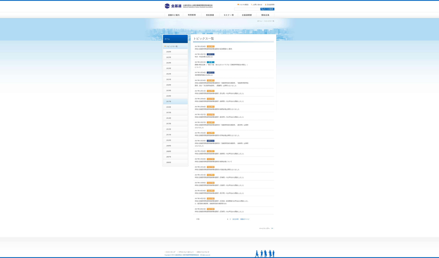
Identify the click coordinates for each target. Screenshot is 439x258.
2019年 (168, 90)
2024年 (168, 63)
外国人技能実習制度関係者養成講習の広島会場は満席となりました (217, 135)
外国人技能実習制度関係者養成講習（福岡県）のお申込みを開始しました (219, 101)
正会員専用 (270, 4)
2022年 (168, 74)
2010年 (168, 140)
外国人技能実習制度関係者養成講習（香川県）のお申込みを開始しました (219, 193)
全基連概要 (247, 15)
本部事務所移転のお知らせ (204, 75)
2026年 (168, 52)
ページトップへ (264, 228)
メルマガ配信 (244, 4)
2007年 (168, 157)
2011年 (168, 135)
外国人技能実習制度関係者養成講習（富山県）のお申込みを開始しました (219, 93)
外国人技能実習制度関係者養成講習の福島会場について (213, 161)
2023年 (168, 68)
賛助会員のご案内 (265, 15)
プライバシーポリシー (186, 252)
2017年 (168, 101)
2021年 (168, 79)
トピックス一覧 (172, 46)
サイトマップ (170, 252)
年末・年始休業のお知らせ (204, 57)
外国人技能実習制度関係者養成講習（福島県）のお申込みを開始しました (219, 154)
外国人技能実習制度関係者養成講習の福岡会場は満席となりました (217, 109)
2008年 (168, 151)
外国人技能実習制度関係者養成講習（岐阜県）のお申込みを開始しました (219, 117)
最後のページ (244, 219)
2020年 (168, 85)
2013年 (168, 123)
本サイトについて (203, 252)
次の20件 (236, 219)
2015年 (168, 112)
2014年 (168, 118)
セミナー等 (229, 15)
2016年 (168, 107)
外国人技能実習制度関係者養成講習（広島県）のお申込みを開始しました (219, 211)
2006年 (168, 162)
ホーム (259, 21)
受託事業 (210, 15)
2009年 (168, 146)
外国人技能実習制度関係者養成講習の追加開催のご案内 (213, 49)
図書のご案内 (174, 15)
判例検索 (192, 15)
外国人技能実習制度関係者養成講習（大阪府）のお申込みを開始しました (219, 185)
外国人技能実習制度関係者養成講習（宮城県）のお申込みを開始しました (219, 177)
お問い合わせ (257, 4)
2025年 (168, 57)
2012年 (168, 129)
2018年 (168, 96)
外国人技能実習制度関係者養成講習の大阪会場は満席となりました (217, 169)
